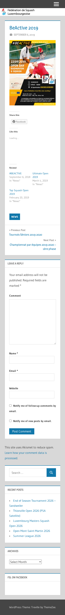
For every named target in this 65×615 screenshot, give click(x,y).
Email (13, 371)
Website (13, 388)
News (14, 216)
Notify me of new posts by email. (32, 421)
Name (13, 353)
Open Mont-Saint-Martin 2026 (31, 531)
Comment (15, 295)
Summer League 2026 (27, 536)
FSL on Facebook (17, 577)
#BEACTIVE (15, 173)
